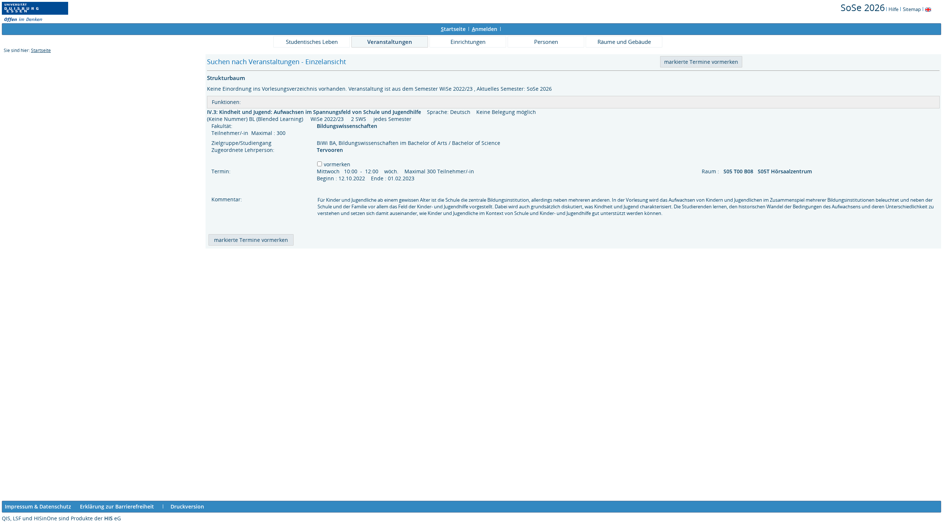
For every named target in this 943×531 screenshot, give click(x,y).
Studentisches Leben (312, 41)
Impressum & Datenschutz (38, 506)
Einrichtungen (468, 41)
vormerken (337, 164)
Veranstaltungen (389, 41)
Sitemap (912, 9)
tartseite (453, 28)
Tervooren (330, 149)
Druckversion (187, 506)
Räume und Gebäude (624, 41)
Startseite (41, 50)
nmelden (484, 28)
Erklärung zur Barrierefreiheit (117, 506)
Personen (546, 41)
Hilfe (893, 9)
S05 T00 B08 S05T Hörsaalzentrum (768, 171)
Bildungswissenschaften (348, 125)
